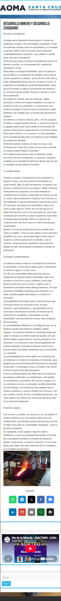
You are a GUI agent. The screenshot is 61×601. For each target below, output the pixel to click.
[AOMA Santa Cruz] (30, 7)
